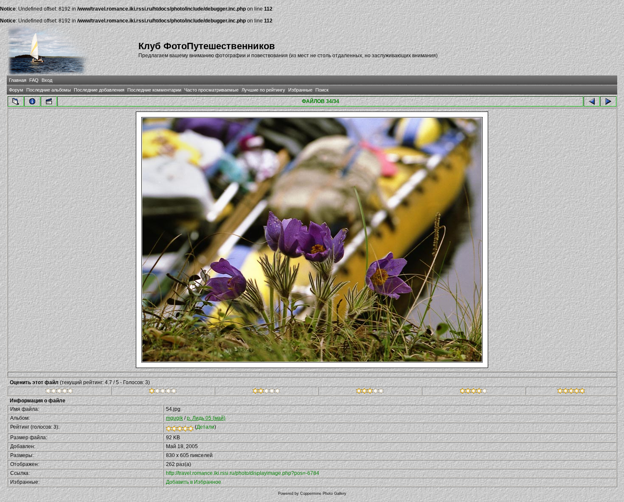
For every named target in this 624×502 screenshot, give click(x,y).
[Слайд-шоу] (48, 101)
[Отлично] (473, 392)
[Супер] (571, 392)
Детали (205, 427)
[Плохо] (163, 392)
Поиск (322, 89)
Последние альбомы (48, 89)
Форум (16, 89)
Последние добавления (99, 89)
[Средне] (266, 392)
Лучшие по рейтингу (263, 89)
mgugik (174, 418)
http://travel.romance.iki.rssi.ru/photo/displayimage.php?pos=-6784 (242, 473)
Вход (47, 80)
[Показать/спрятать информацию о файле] (32, 101)
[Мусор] (59, 392)
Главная (17, 80)
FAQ (34, 80)
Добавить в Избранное (193, 482)
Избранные (300, 89)
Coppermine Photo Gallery (323, 493)
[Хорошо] (370, 392)
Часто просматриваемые (211, 89)
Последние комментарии (154, 89)
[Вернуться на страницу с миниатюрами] (15, 101)
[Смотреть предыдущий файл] (591, 101)
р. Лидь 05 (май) (206, 418)
